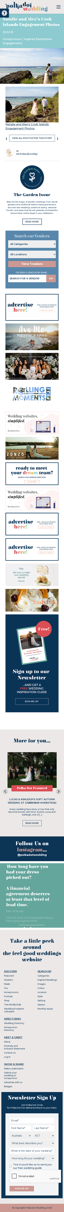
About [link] (7, 1041)
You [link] (6, 988)
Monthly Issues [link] (45, 1008)
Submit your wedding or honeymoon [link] (10, 1075)
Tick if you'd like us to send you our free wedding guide (32, 1166)
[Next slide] (58, 791)
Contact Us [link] (10, 1052)
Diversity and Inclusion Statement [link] (14, 1047)
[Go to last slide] (5, 791)
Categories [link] (43, 975)
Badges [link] (8, 1086)
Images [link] (41, 984)
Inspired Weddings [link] (47, 980)
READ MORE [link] (32, 221)
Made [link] (7, 984)
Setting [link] (41, 1000)
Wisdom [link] (8, 980)
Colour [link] (41, 988)
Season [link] (41, 1004)
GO (51, 278)
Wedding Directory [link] (14, 1023)
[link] (4, 13)
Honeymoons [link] (12, 39)
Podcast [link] (8, 996)
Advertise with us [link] (13, 1082)
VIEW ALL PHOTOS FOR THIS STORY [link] (32, 138)
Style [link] (40, 996)
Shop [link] (6, 1000)
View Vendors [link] (32, 264)
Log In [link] (7, 1057)
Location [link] (42, 992)
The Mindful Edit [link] (12, 1004)
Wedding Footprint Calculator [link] (14, 1010)
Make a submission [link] (14, 1068)
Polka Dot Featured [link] (32, 788)
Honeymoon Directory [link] (10, 1028)
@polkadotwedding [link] (32, 855)
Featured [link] (9, 975)
